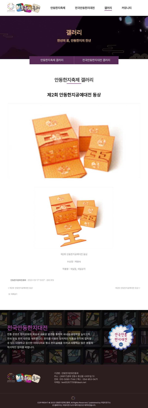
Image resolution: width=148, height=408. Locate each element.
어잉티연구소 (106, 403)
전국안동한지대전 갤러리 (96, 60)
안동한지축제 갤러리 (51, 60)
